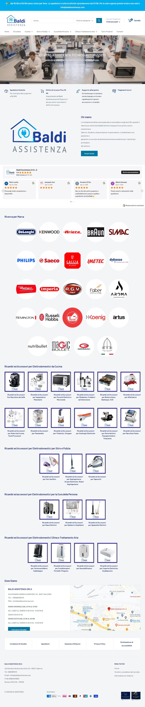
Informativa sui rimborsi (123, 676)
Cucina (27, 31)
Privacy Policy (99, 644)
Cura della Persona (61, 31)
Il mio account (112, 22)
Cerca (116, 668)
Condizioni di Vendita (18, 644)
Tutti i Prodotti (107, 31)
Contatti (120, 31)
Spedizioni (45, 644)
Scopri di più (89, 153)
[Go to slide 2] (72, 201)
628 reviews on (21, 175)
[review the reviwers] (33, 184)
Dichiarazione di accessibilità (126, 644)
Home (7, 31)
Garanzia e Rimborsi (72, 644)
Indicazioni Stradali (19, 630)
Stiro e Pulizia (42, 31)
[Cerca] (99, 20)
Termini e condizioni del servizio (127, 672)
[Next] (140, 384)
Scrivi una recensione (130, 172)
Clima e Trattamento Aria (85, 31)
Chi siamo (17, 31)
